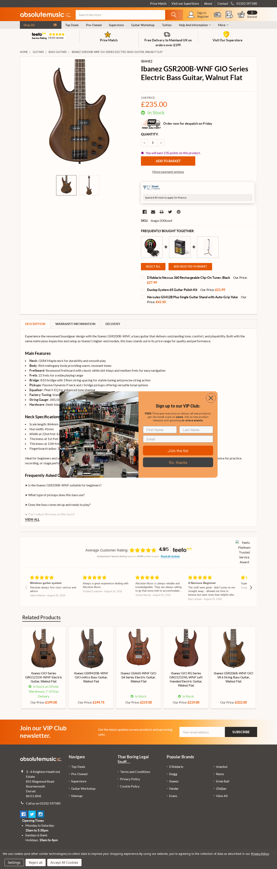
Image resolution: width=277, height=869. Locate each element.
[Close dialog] (211, 398)
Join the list (178, 450)
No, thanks (178, 462)
